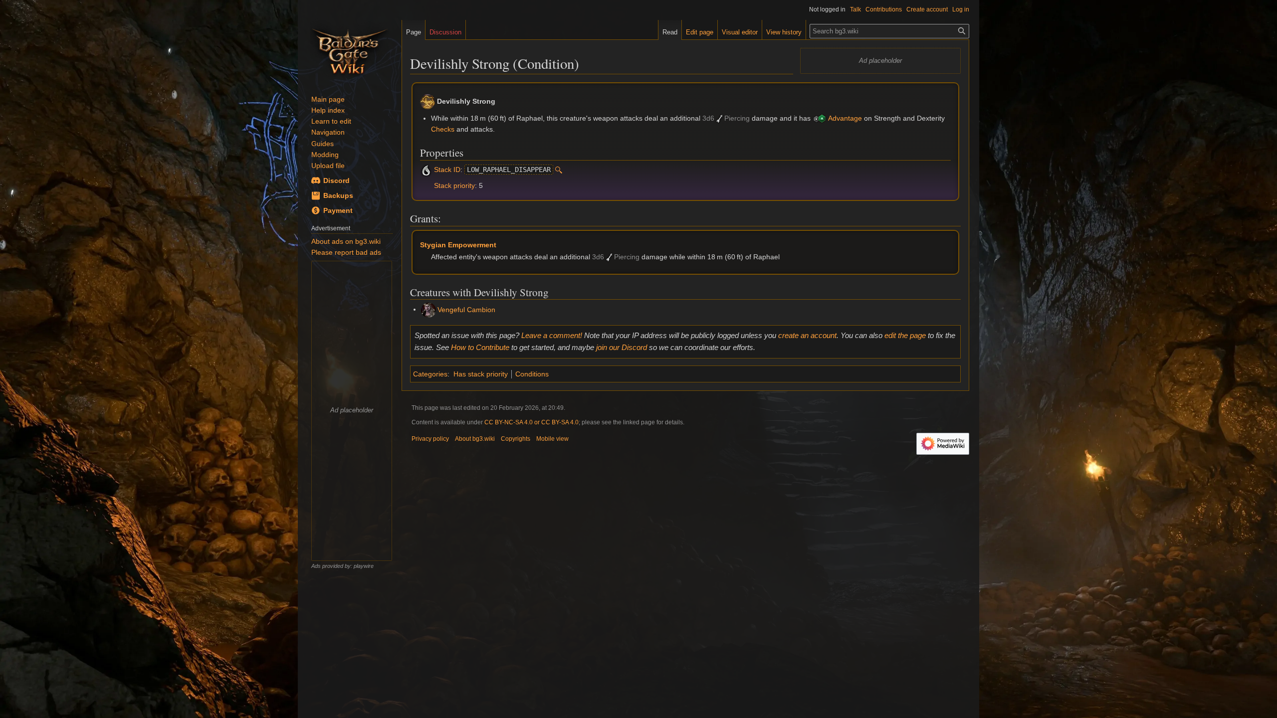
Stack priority (454, 185)
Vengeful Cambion (466, 309)
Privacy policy (430, 438)
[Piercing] (719, 118)
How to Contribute (480, 347)
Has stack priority (480, 374)
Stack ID (447, 170)
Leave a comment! (551, 335)
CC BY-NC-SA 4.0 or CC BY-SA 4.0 (531, 422)
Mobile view (552, 438)
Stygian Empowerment (458, 245)
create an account (807, 335)
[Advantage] (820, 118)
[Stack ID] (426, 170)
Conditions (532, 374)
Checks (442, 129)
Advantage (845, 118)
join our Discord (621, 347)
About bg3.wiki (475, 438)
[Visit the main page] (350, 50)
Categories (430, 374)
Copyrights (515, 438)
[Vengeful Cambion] (428, 309)
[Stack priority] (426, 185)
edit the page (905, 335)
